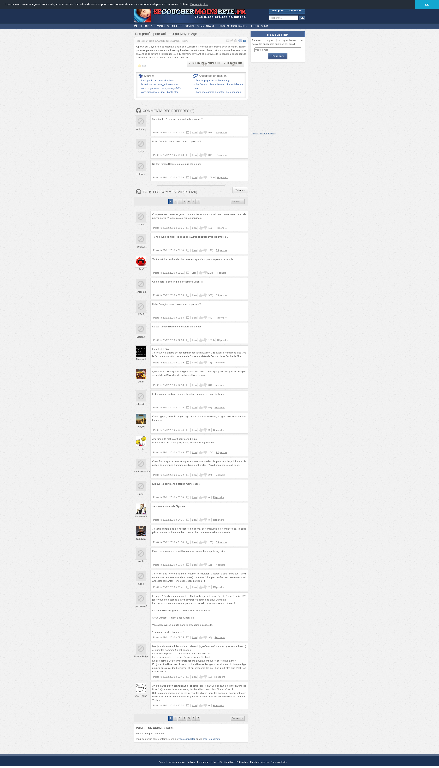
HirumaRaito (141, 656)
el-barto (141, 404)
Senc (141, 583)
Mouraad (141, 359)
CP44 (141, 151)
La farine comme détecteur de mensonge (218, 92)
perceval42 (141, 606)
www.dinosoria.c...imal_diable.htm (159, 92)
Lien (194, 132)
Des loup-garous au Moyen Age (213, 80)
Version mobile (177, 762)
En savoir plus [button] (199, 4)
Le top (144, 26)
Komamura (141, 516)
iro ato (141, 449)
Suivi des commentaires (200, 26)
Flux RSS (216, 762)
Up (201, 132)
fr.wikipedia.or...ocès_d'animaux (158, 80)
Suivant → (237, 201)
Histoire (184, 41)
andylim (141, 426)
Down (205, 132)
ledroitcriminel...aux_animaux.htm (159, 84)
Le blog (191, 762)
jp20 (141, 494)
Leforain (141, 174)
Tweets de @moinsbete (263, 133)
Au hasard (158, 26)
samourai (141, 538)
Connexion (295, 10)
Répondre (221, 132)
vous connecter (187, 738)
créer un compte (212, 738)
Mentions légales (259, 762)
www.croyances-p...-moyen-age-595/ (161, 88)
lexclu (141, 561)
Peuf (141, 269)
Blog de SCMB (259, 26)
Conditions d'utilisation (236, 762)
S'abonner (240, 190)
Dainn (141, 381)
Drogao (141, 246)
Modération (239, 26)
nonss (141, 224)
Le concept (203, 762)
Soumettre (174, 26)
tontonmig (141, 129)
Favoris (224, 26)
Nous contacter (279, 762)
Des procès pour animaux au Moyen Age (166, 34)
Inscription (278, 10)
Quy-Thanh (141, 695)
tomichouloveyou (143, 471)
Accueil (163, 762)
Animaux (175, 41)
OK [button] (427, 4)
